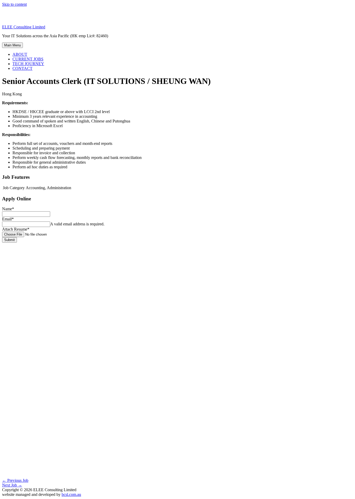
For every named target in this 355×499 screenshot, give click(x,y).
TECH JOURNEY (28, 63)
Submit (9, 240)
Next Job (12, 485)
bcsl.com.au (71, 494)
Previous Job (15, 480)
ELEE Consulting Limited (23, 27)
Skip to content (14, 4)
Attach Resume (15, 229)
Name (8, 209)
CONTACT (22, 68)
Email (8, 219)
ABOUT (19, 54)
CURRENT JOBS (27, 59)
